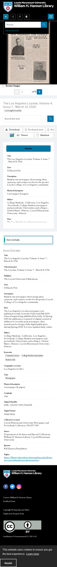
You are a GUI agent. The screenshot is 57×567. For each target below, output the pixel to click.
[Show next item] (39, 92)
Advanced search (12, 30)
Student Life (10, 360)
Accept (8, 563)
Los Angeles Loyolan (13, 110)
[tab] (28, 149)
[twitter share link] (12, 486)
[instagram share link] (19, 486)
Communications (12, 355)
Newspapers (10, 378)
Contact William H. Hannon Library (17, 497)
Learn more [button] (32, 554)
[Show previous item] (16, 92)
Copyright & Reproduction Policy (16, 510)
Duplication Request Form (13, 514)
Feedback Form (9, 501)
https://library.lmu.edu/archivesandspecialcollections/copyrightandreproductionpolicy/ (28, 459)
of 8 (34, 91)
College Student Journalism (32, 355)
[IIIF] (11, 135)
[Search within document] (50, 119)
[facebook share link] (5, 486)
